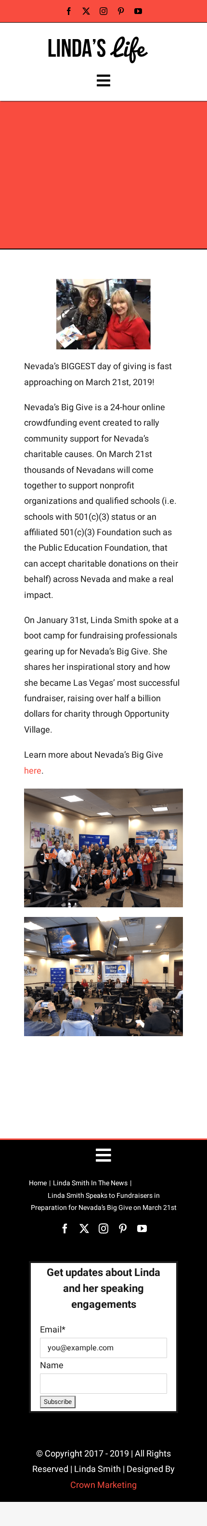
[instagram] (103, 11)
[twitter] (86, 11)
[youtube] (138, 11)
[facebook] (69, 11)
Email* (52, 1329)
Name (52, 1365)
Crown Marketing (103, 1485)
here (32, 770)
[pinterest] (121, 11)
